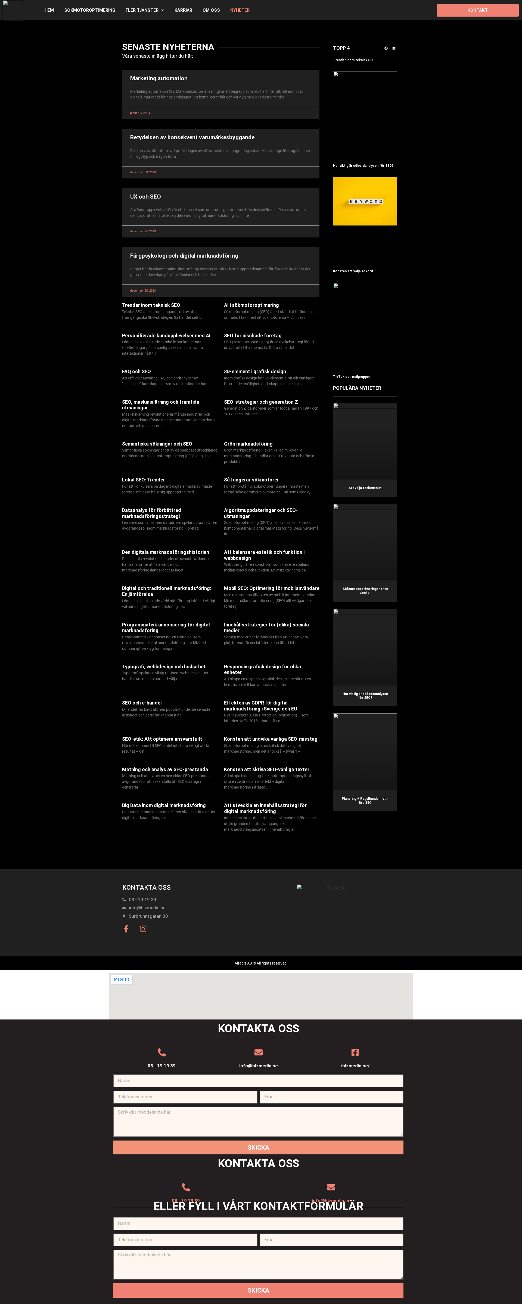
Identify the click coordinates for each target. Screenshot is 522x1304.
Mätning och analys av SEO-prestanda (165, 769)
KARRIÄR (183, 10)
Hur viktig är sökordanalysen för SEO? (363, 166)
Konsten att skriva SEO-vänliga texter (266, 769)
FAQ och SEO (136, 371)
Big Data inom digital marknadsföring (164, 805)
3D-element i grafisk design (255, 371)
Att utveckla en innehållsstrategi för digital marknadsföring (265, 808)
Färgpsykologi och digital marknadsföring (184, 255)
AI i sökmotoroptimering (251, 305)
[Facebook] (386, 48)
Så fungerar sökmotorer (251, 480)
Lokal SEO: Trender (143, 480)
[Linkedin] (394, 48)
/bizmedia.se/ (355, 1065)
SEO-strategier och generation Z (261, 402)
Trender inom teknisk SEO (151, 305)
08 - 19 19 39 (162, 1065)
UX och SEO (145, 196)
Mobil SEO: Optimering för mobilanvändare (271, 588)
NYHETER (240, 10)
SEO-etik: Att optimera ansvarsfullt (162, 739)
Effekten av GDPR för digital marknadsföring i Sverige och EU (260, 706)
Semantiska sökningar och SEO (157, 444)
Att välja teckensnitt (365, 488)
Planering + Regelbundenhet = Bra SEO (365, 800)
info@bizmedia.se (258, 1065)
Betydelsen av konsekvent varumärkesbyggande (192, 137)
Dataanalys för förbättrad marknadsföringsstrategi (151, 513)
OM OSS (211, 10)
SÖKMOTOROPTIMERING (89, 10)
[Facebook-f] (126, 928)
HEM (49, 10)
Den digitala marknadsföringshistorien (165, 552)
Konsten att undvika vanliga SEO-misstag (271, 739)
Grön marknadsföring (248, 444)
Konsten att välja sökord (353, 271)
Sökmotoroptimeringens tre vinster (365, 591)
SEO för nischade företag (253, 335)
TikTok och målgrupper (352, 377)
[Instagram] (143, 928)
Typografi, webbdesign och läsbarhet (164, 666)
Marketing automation (159, 78)
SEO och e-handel (142, 703)
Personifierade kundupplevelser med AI (166, 335)
